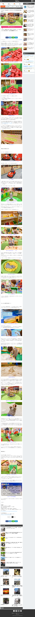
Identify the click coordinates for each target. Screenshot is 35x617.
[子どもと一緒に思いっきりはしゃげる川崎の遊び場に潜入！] (16, 37)
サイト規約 (16, 613)
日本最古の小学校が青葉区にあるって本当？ (29, 55)
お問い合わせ (17, 614)
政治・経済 (7, 6)
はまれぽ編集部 (20, 39)
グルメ (13, 6)
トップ (3, 6)
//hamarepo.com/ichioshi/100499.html (6, 514)
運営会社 (13, 613)
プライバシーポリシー (20, 613)
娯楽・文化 (17, 6)
